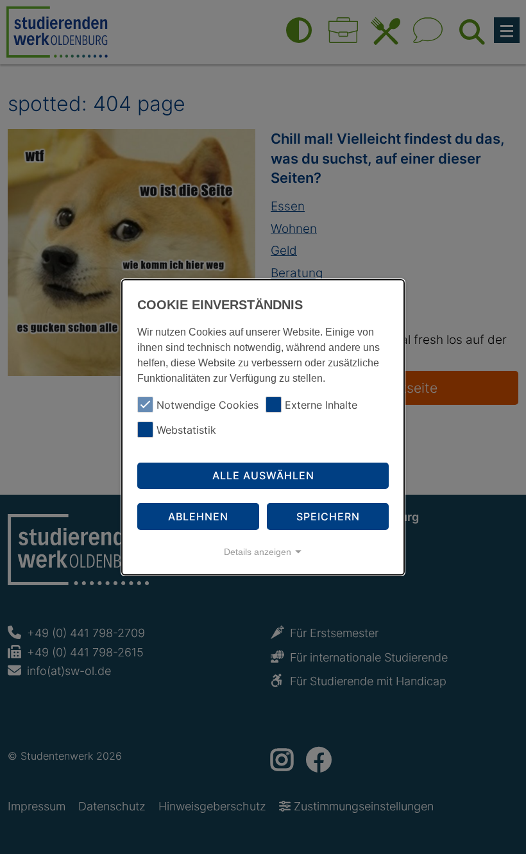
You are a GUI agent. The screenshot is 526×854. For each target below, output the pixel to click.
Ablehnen (198, 516)
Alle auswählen (263, 475)
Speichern (328, 516)
